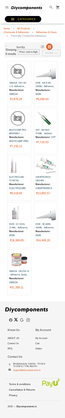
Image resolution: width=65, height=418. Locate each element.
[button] (23, 19)
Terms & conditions (20, 384)
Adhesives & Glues (46, 32)
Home (7, 28)
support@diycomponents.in (27, 370)
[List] (42, 47)
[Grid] (49, 47)
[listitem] (19, 338)
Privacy (13, 395)
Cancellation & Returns (22, 389)
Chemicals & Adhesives (16, 32)
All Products (23, 28)
